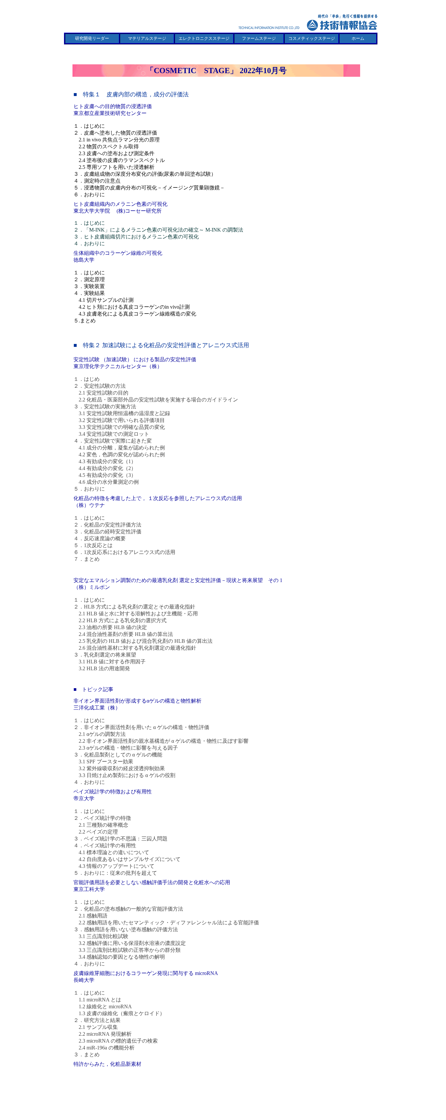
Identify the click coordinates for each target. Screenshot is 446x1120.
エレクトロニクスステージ (204, 38)
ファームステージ (259, 38)
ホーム (358, 38)
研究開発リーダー (92, 38)
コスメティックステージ (311, 38)
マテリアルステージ (147, 38)
